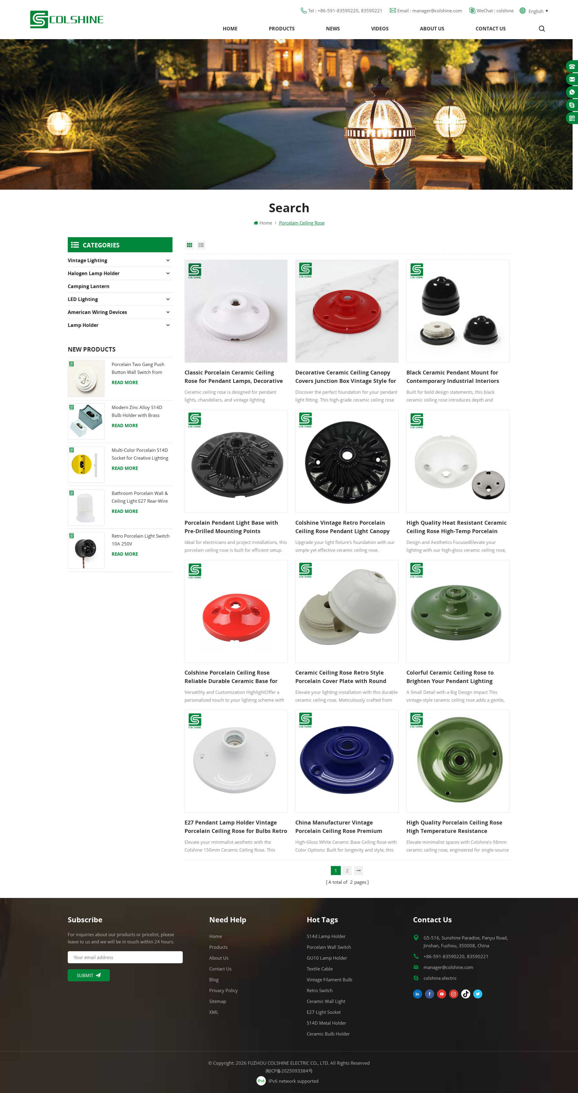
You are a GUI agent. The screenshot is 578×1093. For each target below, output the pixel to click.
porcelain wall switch (329, 947)
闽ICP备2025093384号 (289, 1071)
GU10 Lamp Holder (327, 958)
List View (201, 245)
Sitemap (217, 1001)
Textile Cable (320, 969)
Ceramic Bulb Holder (328, 1034)
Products (282, 28)
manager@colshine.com (448, 967)
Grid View (189, 245)
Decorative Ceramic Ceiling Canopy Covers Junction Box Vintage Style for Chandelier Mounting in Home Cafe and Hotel (345, 377)
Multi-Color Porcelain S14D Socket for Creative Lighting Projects (140, 454)
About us (432, 28)
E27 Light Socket (324, 1012)
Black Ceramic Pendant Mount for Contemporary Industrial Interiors (452, 376)
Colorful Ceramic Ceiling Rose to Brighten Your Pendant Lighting (450, 677)
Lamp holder (83, 325)
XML (214, 1012)
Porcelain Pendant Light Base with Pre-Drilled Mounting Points (231, 527)
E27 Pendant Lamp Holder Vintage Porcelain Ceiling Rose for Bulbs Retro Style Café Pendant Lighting (236, 827)
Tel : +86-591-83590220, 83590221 (345, 11)
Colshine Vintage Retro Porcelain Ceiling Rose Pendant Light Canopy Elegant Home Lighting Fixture (342, 527)
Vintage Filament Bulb (329, 980)
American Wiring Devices (97, 312)
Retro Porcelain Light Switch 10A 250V (140, 540)
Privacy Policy (223, 990)
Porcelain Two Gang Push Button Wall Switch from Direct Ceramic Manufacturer (142, 368)
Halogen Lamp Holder (94, 273)
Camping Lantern (89, 286)
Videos (380, 28)
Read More (125, 382)
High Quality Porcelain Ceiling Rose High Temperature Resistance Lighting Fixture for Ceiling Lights (454, 827)
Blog (214, 980)
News (333, 28)
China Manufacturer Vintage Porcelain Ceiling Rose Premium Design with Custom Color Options (341, 827)
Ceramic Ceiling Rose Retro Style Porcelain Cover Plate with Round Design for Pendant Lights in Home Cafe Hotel (342, 677)
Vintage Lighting (87, 260)
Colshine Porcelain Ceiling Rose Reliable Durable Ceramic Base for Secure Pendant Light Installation (231, 677)
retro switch (320, 990)
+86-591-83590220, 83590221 (456, 956)
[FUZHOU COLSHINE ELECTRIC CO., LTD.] (66, 19)
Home (230, 28)
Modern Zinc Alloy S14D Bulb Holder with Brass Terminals (137, 411)
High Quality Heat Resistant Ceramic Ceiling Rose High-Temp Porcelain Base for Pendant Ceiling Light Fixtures (456, 527)
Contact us (491, 28)
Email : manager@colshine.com (429, 11)
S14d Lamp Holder (326, 936)
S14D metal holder (326, 1023)
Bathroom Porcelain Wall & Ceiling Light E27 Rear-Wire (140, 497)
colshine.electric (440, 978)
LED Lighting (83, 299)
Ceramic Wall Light (326, 1001)
